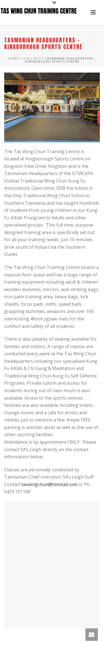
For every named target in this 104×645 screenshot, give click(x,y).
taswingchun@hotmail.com (49, 484)
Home (13, 58)
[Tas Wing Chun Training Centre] (39, 12)
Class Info (31, 58)
